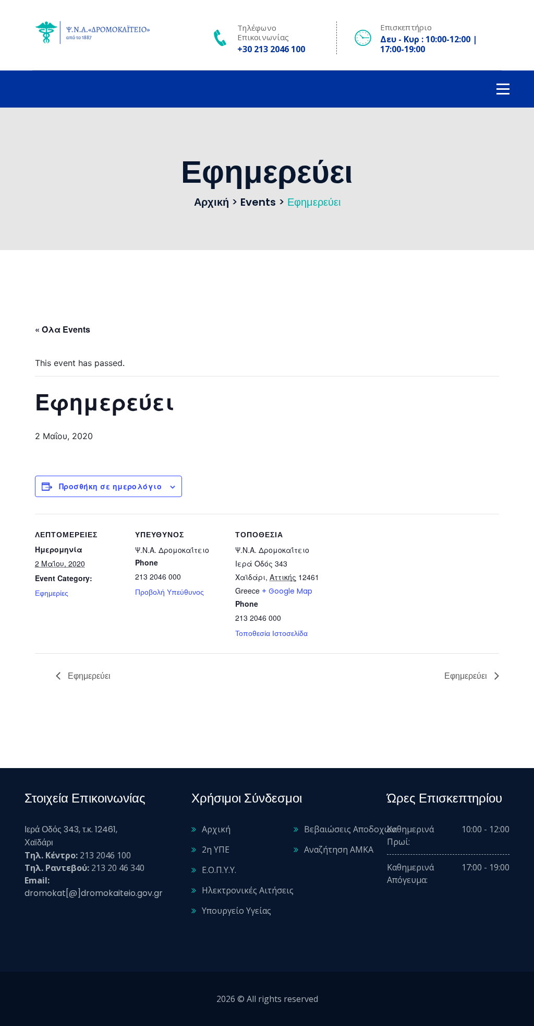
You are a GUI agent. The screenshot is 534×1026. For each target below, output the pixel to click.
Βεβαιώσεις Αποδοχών (350, 829)
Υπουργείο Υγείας (236, 910)
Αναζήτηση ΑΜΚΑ (338, 849)
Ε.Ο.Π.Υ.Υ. (219, 870)
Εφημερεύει (88, 676)
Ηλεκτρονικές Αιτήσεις (248, 890)
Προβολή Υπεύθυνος (169, 592)
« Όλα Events (62, 329)
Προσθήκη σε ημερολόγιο (110, 486)
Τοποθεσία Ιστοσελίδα (271, 633)
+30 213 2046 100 (271, 49)
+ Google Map (287, 591)
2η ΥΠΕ (215, 849)
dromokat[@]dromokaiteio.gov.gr (94, 893)
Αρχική (216, 829)
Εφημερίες (51, 593)
